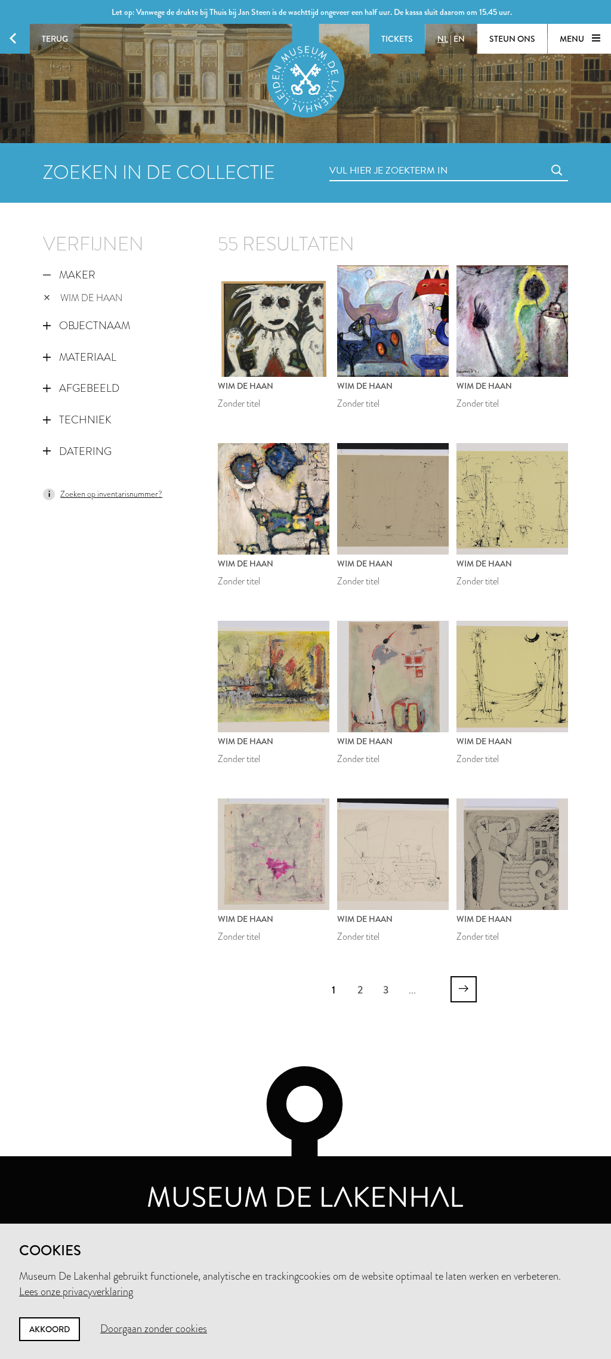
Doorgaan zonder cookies (153, 1328)
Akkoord (49, 1329)
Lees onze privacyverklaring (76, 1291)
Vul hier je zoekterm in (366, 157)
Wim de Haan (91, 298)
